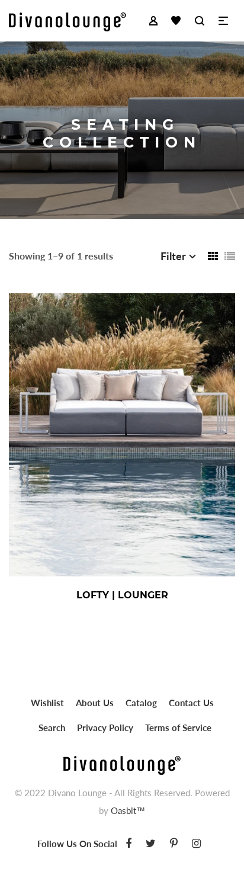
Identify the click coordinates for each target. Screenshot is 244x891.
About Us (95, 702)
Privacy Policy (105, 727)
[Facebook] (128, 843)
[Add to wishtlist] (191, 595)
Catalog (141, 702)
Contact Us (191, 702)
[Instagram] (196, 843)
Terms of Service (178, 727)
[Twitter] (151, 843)
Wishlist (47, 702)
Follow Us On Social (77, 843)
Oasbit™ (128, 810)
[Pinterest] (174, 843)
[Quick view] (162, 595)
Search (51, 727)
